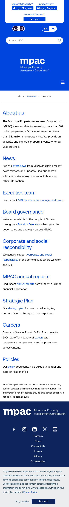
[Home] (34, 64)
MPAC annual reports (26, 276)
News (9, 158)
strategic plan (16, 308)
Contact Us (38, 446)
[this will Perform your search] (59, 40)
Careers (11, 325)
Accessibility (38, 461)
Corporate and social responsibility (25, 244)
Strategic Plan (18, 301)
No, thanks (22, 501)
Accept (43, 501)
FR (52, 28)
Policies (11, 359)
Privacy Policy (30, 492)
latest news (19, 165)
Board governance (23, 212)
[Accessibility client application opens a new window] (19, 28)
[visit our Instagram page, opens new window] (24, 429)
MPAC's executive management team (40, 200)
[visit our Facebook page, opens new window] (14, 429)
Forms (38, 451)
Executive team (19, 193)
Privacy (38, 456)
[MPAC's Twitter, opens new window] (45, 429)
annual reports (25, 284)
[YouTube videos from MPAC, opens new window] (55, 429)
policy (11, 366)
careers (39, 337)
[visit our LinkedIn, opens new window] (34, 429)
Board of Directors (29, 224)
